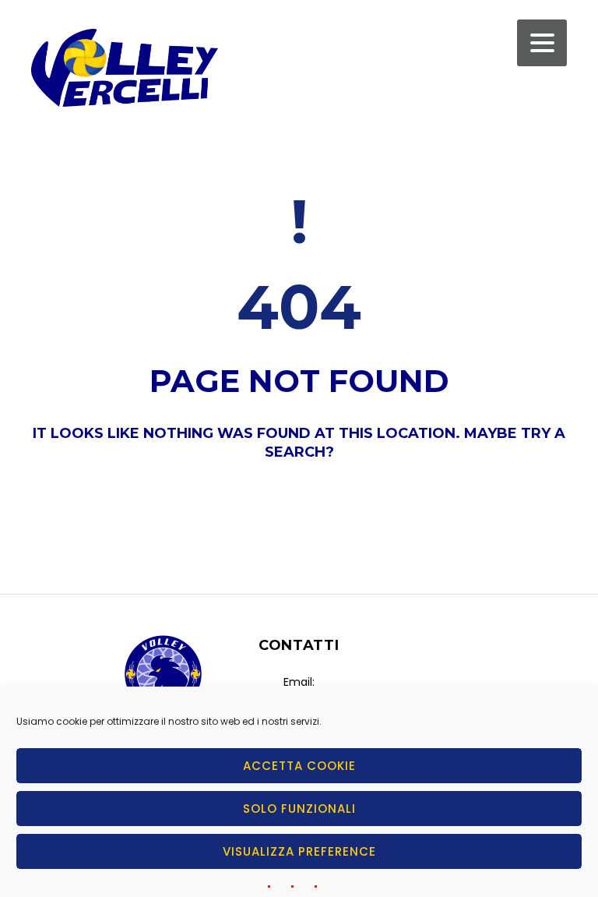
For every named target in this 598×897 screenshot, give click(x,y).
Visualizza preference (299, 851)
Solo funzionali (299, 808)
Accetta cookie (299, 766)
